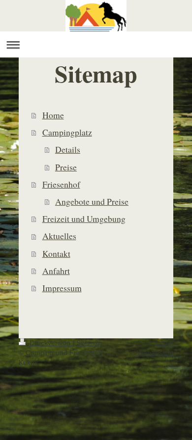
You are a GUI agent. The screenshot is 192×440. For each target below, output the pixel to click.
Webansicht (155, 353)
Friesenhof (61, 184)
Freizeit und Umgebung (84, 218)
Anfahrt (56, 270)
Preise (66, 167)
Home (53, 115)
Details (67, 149)
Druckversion (50, 343)
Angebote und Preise (91, 201)
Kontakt (56, 253)
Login (164, 343)
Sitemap (89, 343)
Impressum (62, 288)
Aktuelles (59, 236)
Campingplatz (67, 132)
